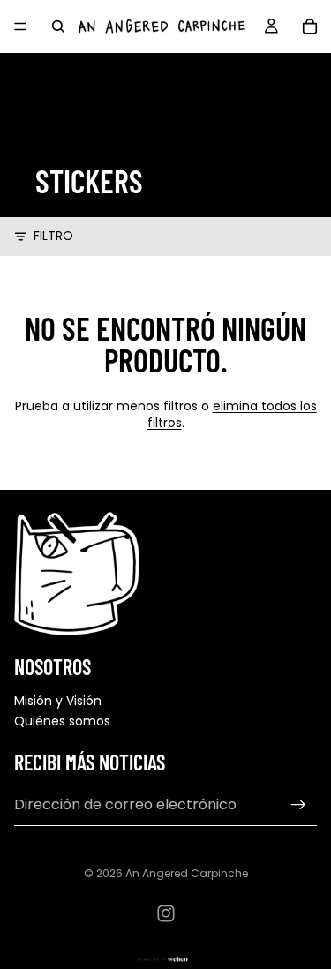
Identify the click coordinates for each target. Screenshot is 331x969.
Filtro (53, 236)
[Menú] (20, 26)
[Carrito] (309, 26)
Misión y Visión (58, 701)
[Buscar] (58, 26)
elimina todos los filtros (232, 414)
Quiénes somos (62, 721)
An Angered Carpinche (186, 873)
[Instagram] (166, 913)
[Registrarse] (298, 804)
